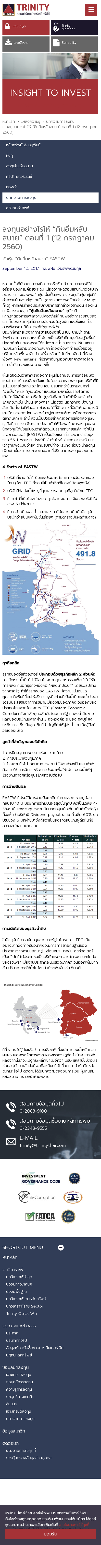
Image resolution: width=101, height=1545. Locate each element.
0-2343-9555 (33, 1128)
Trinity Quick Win (21, 1314)
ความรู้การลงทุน (19, 1389)
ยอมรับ (50, 1534)
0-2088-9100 (33, 1111)
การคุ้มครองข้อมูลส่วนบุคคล (28, 1458)
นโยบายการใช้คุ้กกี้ (21, 1451)
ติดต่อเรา (10, 1443)
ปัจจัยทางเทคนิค (19, 1284)
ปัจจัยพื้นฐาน (16, 1292)
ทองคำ (11, 187)
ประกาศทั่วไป (16, 1340)
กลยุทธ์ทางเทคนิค (20, 1397)
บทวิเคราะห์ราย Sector (24, 1306)
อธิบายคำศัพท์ (17, 208)
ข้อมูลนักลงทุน (15, 1367)
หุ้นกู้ (9, 155)
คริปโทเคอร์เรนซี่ (19, 177)
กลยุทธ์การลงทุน (19, 1382)
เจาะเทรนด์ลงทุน (18, 1375)
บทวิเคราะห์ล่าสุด (19, 1277)
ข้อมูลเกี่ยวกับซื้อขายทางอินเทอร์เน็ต (34, 1348)
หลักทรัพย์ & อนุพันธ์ (23, 145)
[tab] (50, 1247)
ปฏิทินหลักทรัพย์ (19, 1355)
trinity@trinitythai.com (43, 1145)
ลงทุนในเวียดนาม (19, 166)
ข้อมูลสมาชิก (13, 1431)
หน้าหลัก (9, 1257)
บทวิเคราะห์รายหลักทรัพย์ (26, 1299)
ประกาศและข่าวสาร (19, 1325)
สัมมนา (11, 1404)
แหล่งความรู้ (30, 121)
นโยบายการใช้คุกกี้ (75, 1524)
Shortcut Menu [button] (22, 1247)
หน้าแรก (8, 121)
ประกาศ (12, 1333)
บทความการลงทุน (60, 121)
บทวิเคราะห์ (12, 1269)
